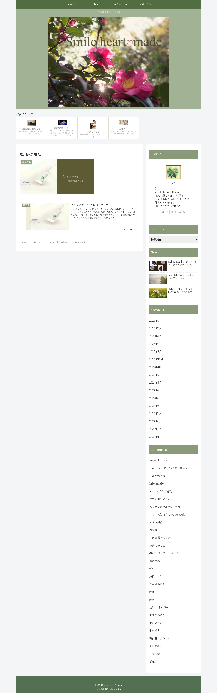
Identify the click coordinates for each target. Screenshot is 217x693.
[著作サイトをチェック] (163, 212)
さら (173, 183)
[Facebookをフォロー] (167, 212)
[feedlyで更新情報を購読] (180, 212)
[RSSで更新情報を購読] (184, 212)
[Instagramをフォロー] (171, 212)
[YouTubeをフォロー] (175, 212)
